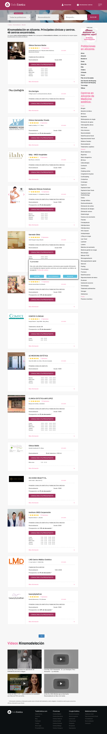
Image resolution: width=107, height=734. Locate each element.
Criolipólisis (84, 179)
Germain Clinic (34, 234)
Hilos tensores (85, 130)
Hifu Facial (84, 127)
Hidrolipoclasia (85, 225)
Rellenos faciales (86, 141)
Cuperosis (84, 185)
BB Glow (83, 114)
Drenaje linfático (85, 200)
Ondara (83, 70)
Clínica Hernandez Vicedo (39, 120)
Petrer (83, 75)
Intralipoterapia (85, 233)
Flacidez (83, 220)
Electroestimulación (86, 203)
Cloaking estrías (85, 171)
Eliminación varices (86, 211)
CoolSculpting (85, 176)
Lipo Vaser (84, 239)
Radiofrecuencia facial (87, 136)
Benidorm (84, 59)
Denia (82, 61)
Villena (83, 88)
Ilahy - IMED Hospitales (38, 155)
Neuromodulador (86, 133)
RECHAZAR (70, 276)
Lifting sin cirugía (86, 236)
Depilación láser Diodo (87, 190)
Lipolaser (83, 242)
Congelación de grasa (87, 174)
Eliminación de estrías (87, 206)
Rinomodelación (85, 144)
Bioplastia (84, 116)
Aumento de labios (86, 111)
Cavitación (84, 165)
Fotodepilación (85, 222)
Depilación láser (85, 187)
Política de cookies (42, 270)
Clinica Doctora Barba (37, 45)
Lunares (83, 244)
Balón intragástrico (86, 157)
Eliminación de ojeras (87, 122)
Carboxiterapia (85, 163)
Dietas (83, 198)
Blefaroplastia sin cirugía (88, 119)
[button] (52, 82)
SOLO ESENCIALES (53, 276)
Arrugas (83, 108)
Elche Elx (83, 64)
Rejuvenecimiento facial (88, 138)
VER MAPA (63, 50)
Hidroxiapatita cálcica (87, 125)
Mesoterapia (84, 253)
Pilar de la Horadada (87, 78)
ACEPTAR (37, 276)
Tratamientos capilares (87, 147)
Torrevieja (84, 85)
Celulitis (83, 168)
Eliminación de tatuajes (87, 209)
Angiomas (84, 154)
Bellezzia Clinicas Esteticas (40, 189)
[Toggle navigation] (100, 5)
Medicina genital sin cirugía (89, 250)
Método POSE (85, 255)
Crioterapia (84, 182)
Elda (82, 67)
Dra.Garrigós (34, 91)
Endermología (85, 214)
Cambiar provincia (18, 13)
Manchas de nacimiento (88, 247)
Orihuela (83, 72)
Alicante (83, 56)
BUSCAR (93, 17)
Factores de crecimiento (88, 217)
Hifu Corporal (85, 231)
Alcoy (82, 53)
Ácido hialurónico (86, 152)
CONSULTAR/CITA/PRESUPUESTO (42, 64)
